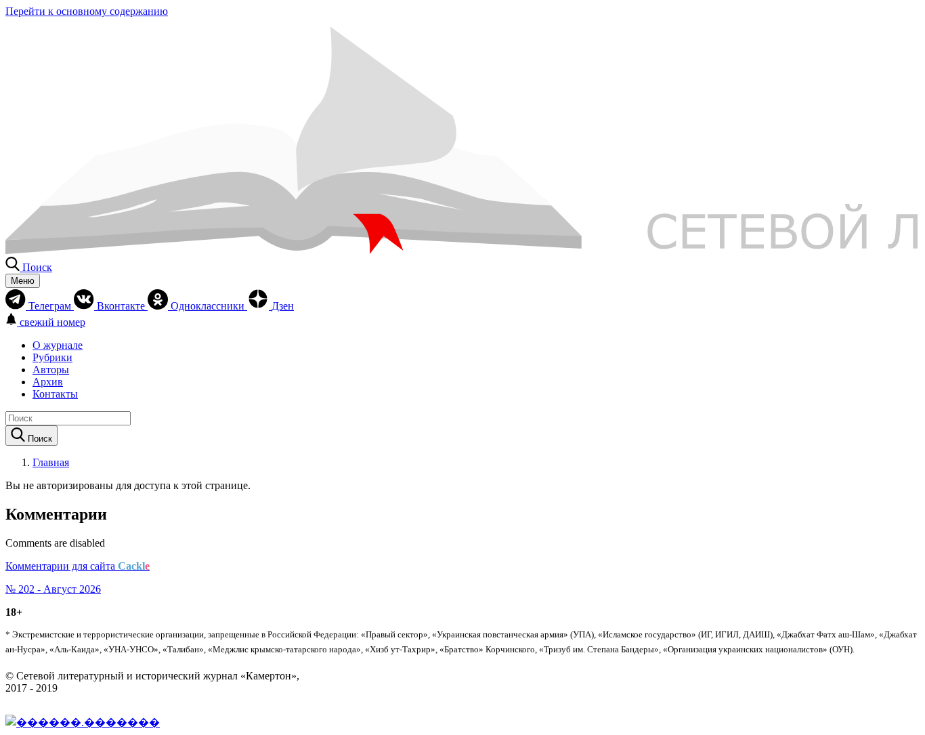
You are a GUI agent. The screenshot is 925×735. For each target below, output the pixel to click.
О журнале (58, 345)
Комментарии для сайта (77, 566)
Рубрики (52, 357)
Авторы (51, 369)
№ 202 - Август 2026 (53, 589)
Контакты (55, 394)
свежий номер (52, 322)
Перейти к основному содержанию (86, 11)
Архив (48, 381)
